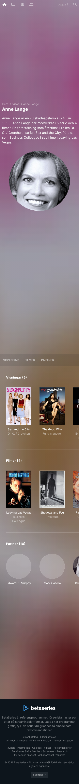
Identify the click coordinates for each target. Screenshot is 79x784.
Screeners (48, 751)
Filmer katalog (48, 736)
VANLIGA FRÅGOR (40, 740)
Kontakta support (63, 740)
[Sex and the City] (18, 406)
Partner (47, 360)
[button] (18, 571)
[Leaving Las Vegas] (18, 489)
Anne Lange (31, 104)
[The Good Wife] (52, 406)
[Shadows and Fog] (52, 489)
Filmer (30, 360)
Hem (5, 104)
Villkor (47, 747)
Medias (36, 751)
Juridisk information (18, 747)
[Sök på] (75, 4)
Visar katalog (30, 736)
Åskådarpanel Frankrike (51, 754)
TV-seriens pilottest (25, 754)
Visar (15, 104)
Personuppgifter (62, 747)
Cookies (37, 747)
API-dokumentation (17, 740)
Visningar (11, 360)
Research (62, 751)
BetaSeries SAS (21, 751)
